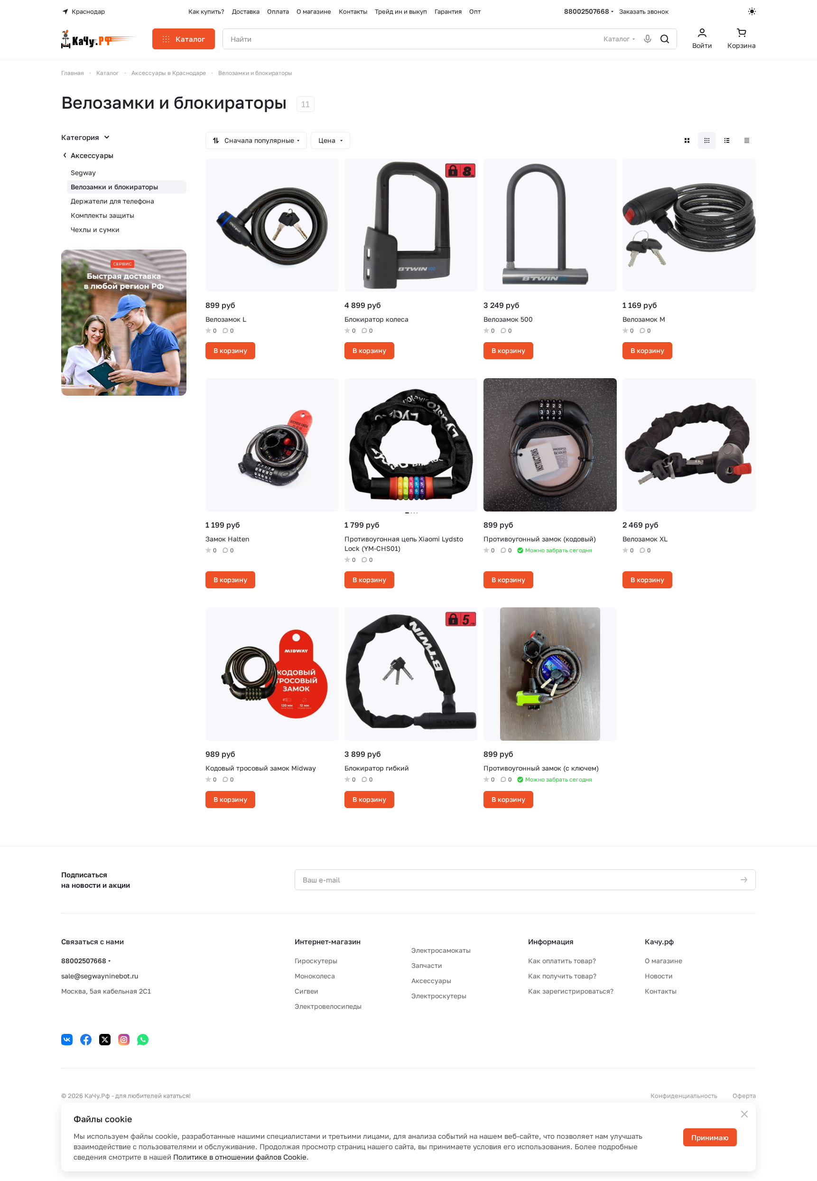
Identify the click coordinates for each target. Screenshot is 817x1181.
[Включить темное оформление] (752, 11)
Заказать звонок (643, 11)
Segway (83, 172)
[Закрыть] (744, 1114)
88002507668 (586, 11)
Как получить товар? (562, 976)
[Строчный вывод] (727, 140)
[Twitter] (105, 1039)
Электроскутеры (438, 996)
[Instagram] (124, 1039)
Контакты (661, 991)
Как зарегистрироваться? (570, 991)
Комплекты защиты (102, 215)
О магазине (663, 961)
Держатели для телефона (112, 201)
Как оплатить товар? (562, 961)
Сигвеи (306, 991)
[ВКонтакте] (67, 1039)
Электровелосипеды (328, 1006)
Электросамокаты (441, 950)
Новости (659, 976)
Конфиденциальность (683, 1095)
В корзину (230, 350)
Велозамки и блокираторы (114, 187)
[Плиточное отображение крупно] (687, 140)
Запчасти (426, 965)
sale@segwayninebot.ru (99, 976)
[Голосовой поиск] (647, 39)
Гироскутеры (316, 961)
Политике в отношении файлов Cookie (239, 1157)
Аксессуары (92, 155)
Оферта (744, 1095)
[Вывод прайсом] (747, 140)
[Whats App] (143, 1039)
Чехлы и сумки (95, 229)
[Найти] (664, 38)
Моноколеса (315, 976)
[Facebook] (86, 1039)
